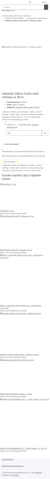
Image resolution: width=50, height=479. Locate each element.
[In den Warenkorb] (4, 33)
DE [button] (30, 2)
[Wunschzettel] (38, 2)
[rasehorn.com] (8, 10)
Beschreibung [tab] (9, 161)
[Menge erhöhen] (44, 138)
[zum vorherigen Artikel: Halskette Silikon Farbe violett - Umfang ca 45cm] (8, 25)
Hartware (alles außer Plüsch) (28, 107)
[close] (4, 37)
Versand (38, 472)
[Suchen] (46, 7)
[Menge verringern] (4, 133)
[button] (35, 2)
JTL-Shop (15, 475)
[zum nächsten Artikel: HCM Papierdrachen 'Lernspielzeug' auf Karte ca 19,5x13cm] (4, 25)
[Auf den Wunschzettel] (8, 42)
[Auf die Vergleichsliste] (4, 42)
